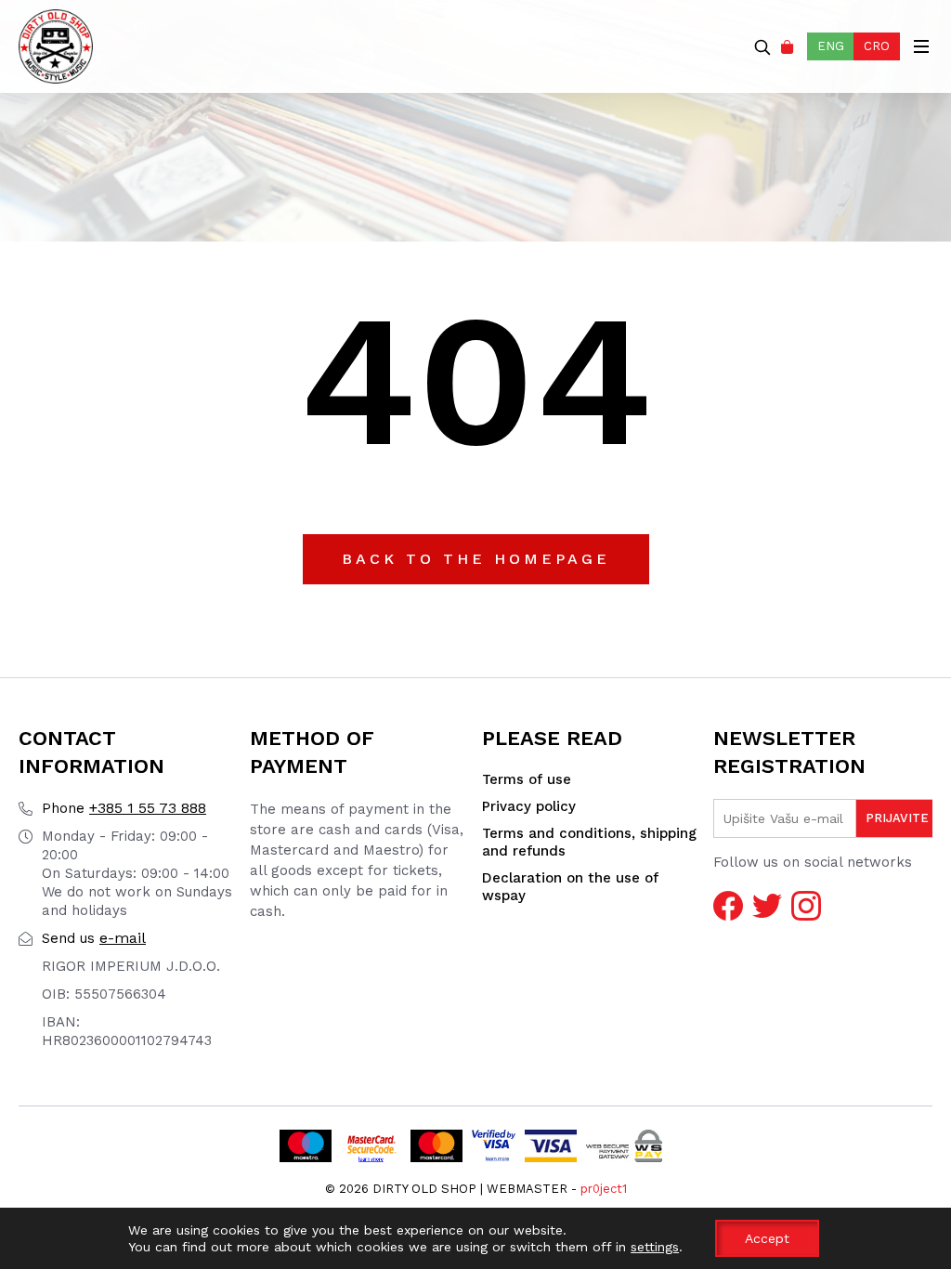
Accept (767, 1238)
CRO (877, 46)
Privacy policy (529, 806)
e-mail (94, 938)
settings (655, 1246)
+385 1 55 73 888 (124, 808)
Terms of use (526, 779)
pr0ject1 (603, 1189)
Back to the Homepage (476, 559)
